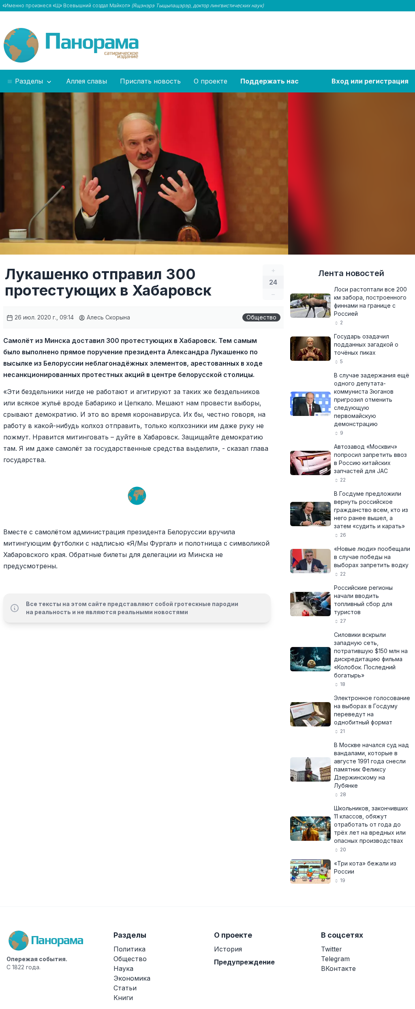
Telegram (335, 959)
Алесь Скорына (107, 317)
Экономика (131, 978)
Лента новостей (351, 273)
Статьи (125, 988)
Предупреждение (244, 962)
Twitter (331, 949)
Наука (123, 968)
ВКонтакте (338, 968)
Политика (129, 949)
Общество (261, 317)
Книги (123, 998)
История (228, 949)
